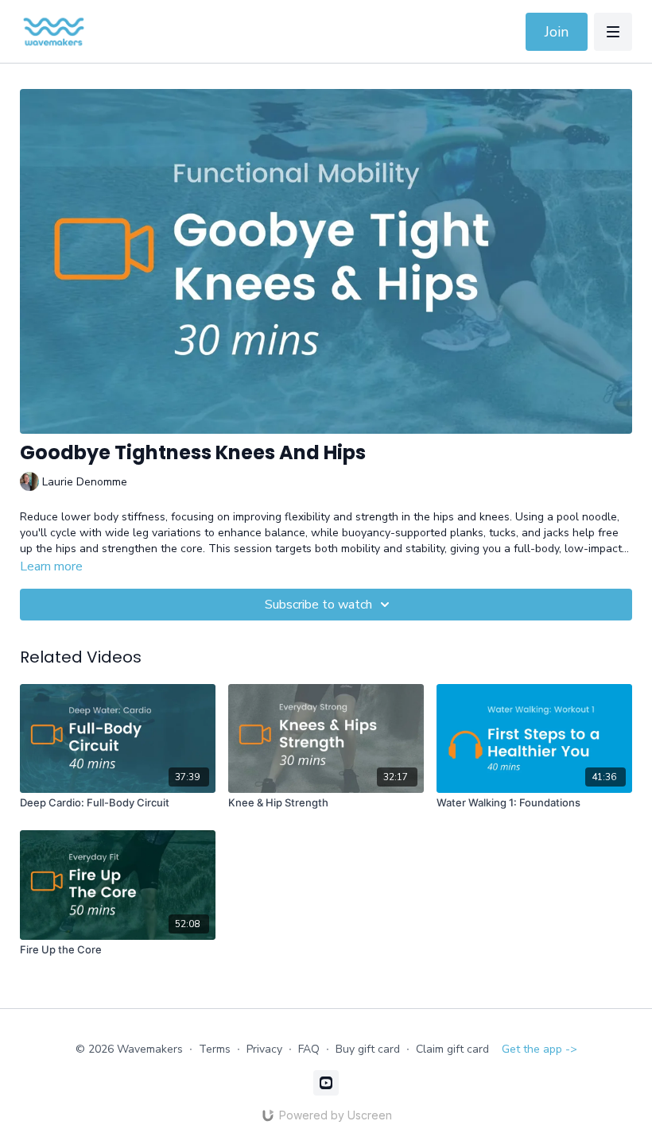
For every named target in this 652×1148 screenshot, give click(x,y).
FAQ (309, 1049)
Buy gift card (368, 1049)
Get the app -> (539, 1049)
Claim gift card (452, 1049)
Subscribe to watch (318, 604)
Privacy (264, 1049)
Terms (215, 1049)
